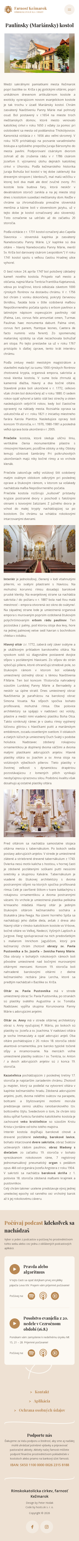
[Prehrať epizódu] (15, 1269)
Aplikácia (42, 1400)
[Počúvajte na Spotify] (31, 1296)
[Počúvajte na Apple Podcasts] (43, 1296)
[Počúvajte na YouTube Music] (55, 1296)
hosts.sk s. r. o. (44, 1507)
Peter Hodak (45, 1502)
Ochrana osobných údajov (42, 1410)
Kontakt (42, 1391)
